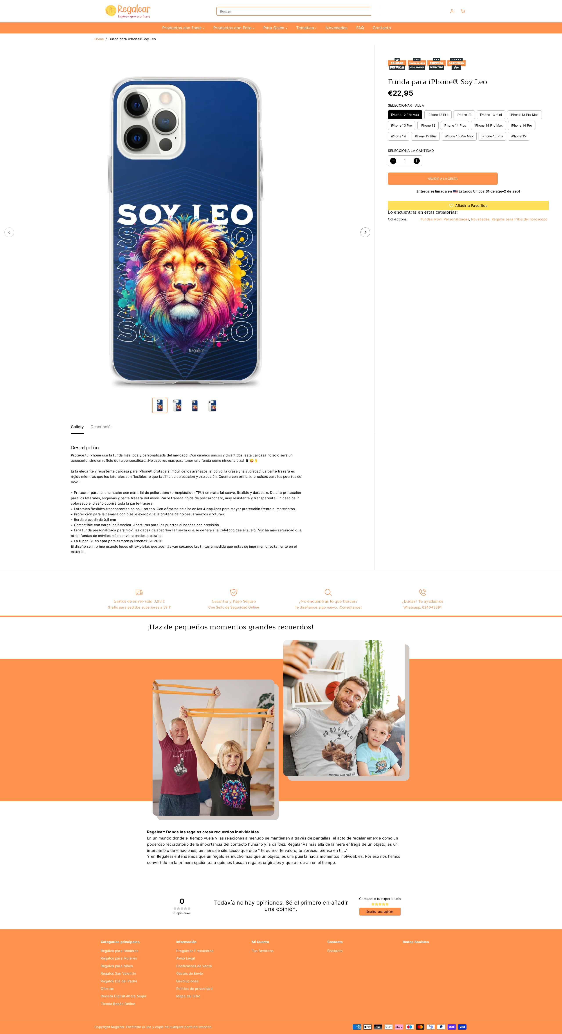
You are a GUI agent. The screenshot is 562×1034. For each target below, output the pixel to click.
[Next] (365, 232)
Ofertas (107, 989)
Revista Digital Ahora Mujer (123, 996)
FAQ (360, 27)
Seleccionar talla (406, 106)
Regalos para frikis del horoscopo (520, 219)
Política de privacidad (194, 989)
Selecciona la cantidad (411, 151)
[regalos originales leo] (187, 232)
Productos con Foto (233, 27)
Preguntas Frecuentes (195, 951)
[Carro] (463, 11)
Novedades (336, 27)
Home (99, 39)
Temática (305, 27)
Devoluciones (187, 981)
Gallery (77, 426)
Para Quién (274, 27)
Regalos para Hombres (120, 951)
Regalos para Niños (117, 966)
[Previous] (9, 232)
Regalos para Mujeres (119, 958)
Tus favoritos (263, 951)
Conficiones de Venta (194, 966)
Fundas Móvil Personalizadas (445, 219)
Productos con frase (182, 27)
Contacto (382, 27)
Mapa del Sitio (188, 996)
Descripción (102, 426)
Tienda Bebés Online (118, 1004)
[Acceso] (452, 11)
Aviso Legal (185, 958)
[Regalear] (127, 11)
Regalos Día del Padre (119, 981)
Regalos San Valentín (118, 973)
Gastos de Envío (189, 973)
